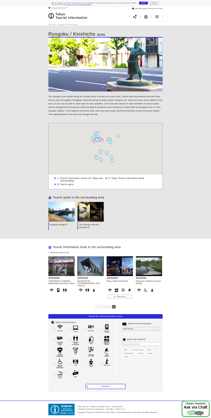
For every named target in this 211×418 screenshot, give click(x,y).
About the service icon (59, 252)
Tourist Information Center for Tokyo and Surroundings (81, 179)
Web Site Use (83, 406)
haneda (140, 353)
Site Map (109, 409)
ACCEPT (143, 3)
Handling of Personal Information (91, 409)
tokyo (126, 350)
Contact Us (119, 409)
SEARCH (105, 386)
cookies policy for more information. (79, 4)
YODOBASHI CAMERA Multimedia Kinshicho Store (61, 282)
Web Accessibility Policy (100, 406)
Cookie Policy (117, 406)
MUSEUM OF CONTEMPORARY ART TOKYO (88, 283)
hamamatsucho (129, 353)
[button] (113, 161)
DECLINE (154, 3)
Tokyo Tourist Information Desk (127, 178)
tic (156, 350)
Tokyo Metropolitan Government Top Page (148, 8)
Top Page (52, 24)
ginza (149, 350)
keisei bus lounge (138, 350)
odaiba (126, 357)
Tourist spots (67, 184)
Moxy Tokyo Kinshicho (117, 281)
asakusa (150, 353)
